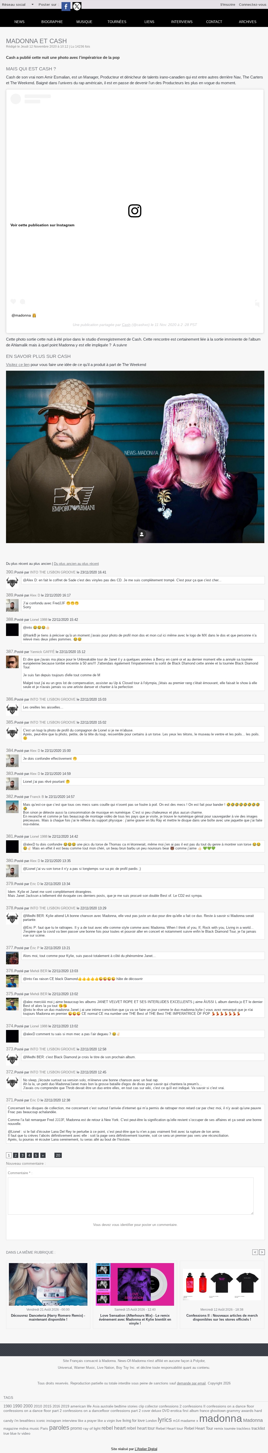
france (204, 1411)
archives (247, 22)
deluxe (156, 1411)
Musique (84, 22)
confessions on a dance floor (230, 1406)
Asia (96, 1406)
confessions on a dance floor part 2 (32, 1411)
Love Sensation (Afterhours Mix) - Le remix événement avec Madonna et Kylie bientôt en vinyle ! (135, 1319)
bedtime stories (126, 1406)
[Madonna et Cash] (135, 372)
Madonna (253, 1420)
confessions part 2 (125, 1411)
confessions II (194, 1406)
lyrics (165, 1419)
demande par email (191, 1383)
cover (146, 1411)
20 (58, 1155)
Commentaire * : (20, 1173)
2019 (65, 1406)
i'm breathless (24, 1421)
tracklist (258, 1428)
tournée (230, 1429)
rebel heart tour (141, 1428)
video (25, 1433)
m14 (176, 1421)
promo (76, 1428)
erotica (176, 1411)
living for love (133, 1420)
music (34, 1429)
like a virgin (106, 1421)
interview (69, 1420)
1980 (7, 1406)
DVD (165, 1411)
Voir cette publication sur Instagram (42, 225)
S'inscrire (227, 4)
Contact (214, 22)
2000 (28, 1406)
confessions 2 (170, 1406)
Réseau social (13, 4)
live (118, 1421)
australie (106, 1406)
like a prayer (87, 1421)
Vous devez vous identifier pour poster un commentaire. (135, 1225)
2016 (56, 1406)
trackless (243, 1429)
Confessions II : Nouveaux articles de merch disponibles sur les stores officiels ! (222, 1317)
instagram (53, 1421)
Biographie (52, 22)
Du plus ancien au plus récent (76, 564)
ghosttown (218, 1411)
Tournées (117, 22)
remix (218, 1429)
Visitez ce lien (18, 364)
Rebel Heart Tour (198, 1428)
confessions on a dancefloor (86, 1411)
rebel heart (114, 1428)
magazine (10, 1429)
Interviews (182, 22)
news (19, 22)
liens (149, 22)
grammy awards (240, 1411)
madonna (220, 1418)
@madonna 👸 (24, 315)
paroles (59, 1427)
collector (151, 1406)
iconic (40, 1421)
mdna (24, 1429)
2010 (38, 1406)
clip (141, 1406)
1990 (17, 1406)
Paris (44, 1429)
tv (19, 1433)
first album (191, 1411)
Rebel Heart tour (169, 1428)
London (151, 1421)
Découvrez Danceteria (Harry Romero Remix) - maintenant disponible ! (48, 1317)
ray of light (91, 1429)
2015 (47, 1406)
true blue (9, 1433)
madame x (189, 1421)
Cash (126, 325)
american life (81, 1406)
